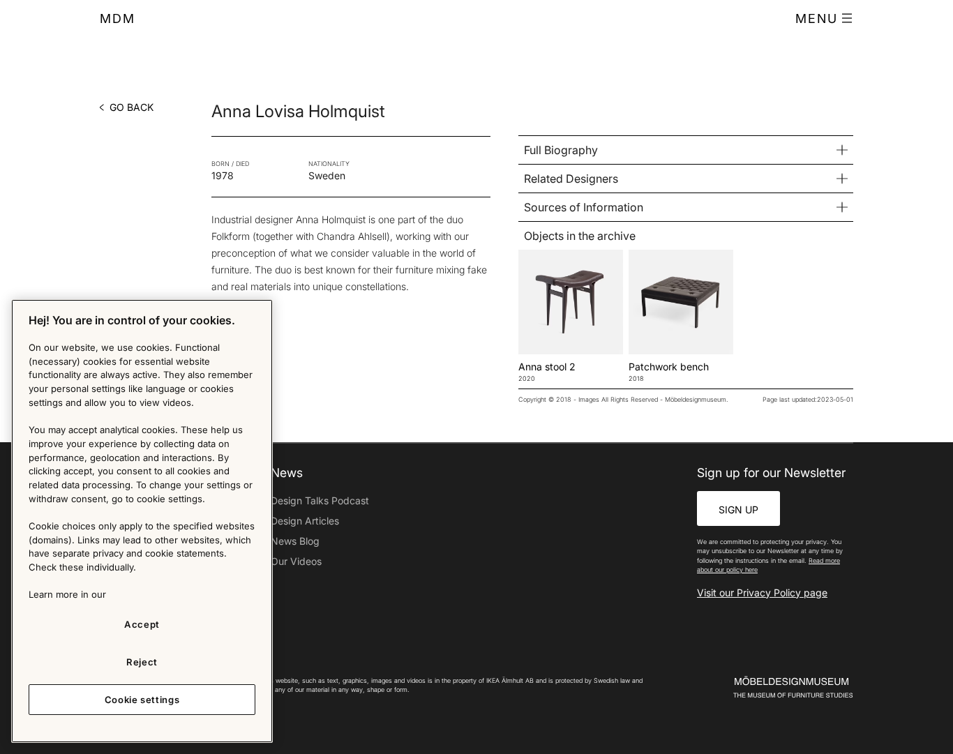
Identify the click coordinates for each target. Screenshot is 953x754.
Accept (142, 624)
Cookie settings (142, 699)
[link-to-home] (768, 687)
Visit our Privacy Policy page (762, 592)
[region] (142, 521)
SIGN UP (738, 509)
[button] (824, 19)
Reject (142, 662)
